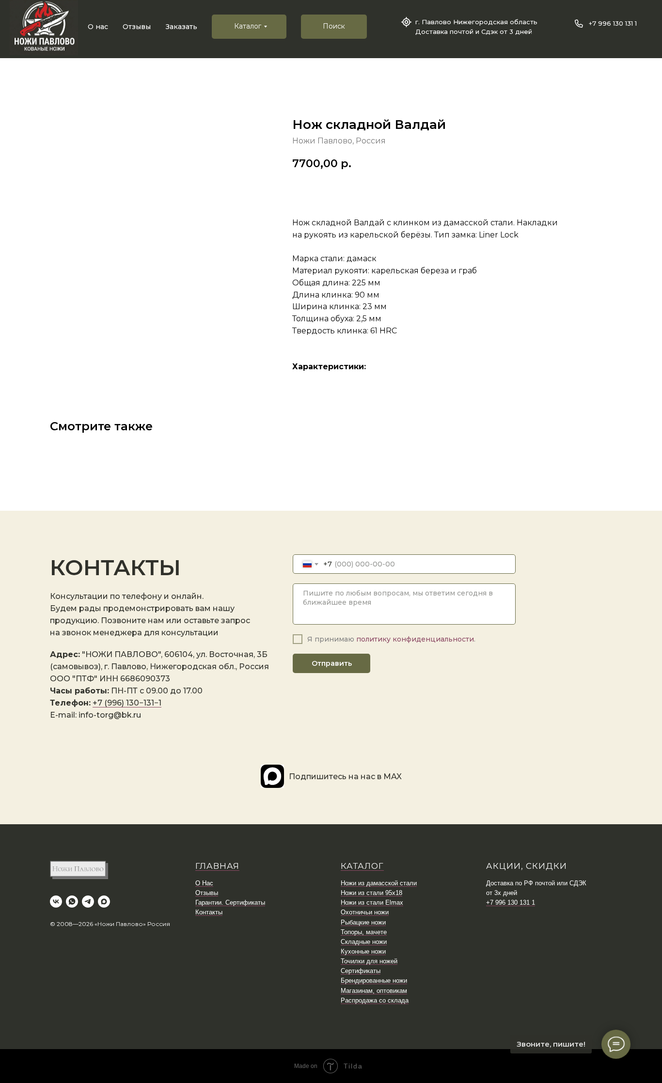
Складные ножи (364, 941)
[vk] (56, 901)
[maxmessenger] (104, 901)
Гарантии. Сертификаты (230, 902)
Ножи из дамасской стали (379, 883)
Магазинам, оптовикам (374, 990)
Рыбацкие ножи (363, 922)
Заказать (181, 26)
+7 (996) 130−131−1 (127, 702)
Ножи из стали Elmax (372, 902)
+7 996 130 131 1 (613, 23)
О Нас (204, 883)
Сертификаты (360, 970)
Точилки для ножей (369, 961)
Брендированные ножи (374, 980)
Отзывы (137, 26)
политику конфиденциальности (415, 639)
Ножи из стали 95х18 (371, 892)
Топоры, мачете (364, 932)
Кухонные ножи (363, 951)
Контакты (208, 912)
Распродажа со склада (375, 1000)
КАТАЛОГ (362, 866)
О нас (98, 26)
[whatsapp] (72, 901)
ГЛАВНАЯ (217, 866)
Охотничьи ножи (365, 912)
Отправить (332, 663)
